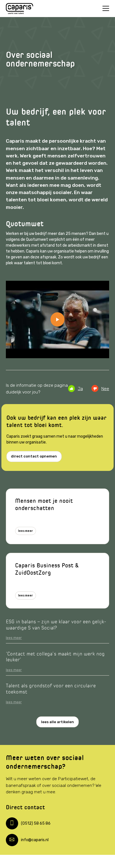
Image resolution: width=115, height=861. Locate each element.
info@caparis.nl (35, 840)
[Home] (19, 8)
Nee (105, 388)
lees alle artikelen (57, 722)
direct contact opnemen (34, 456)
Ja (80, 388)
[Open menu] (105, 8)
